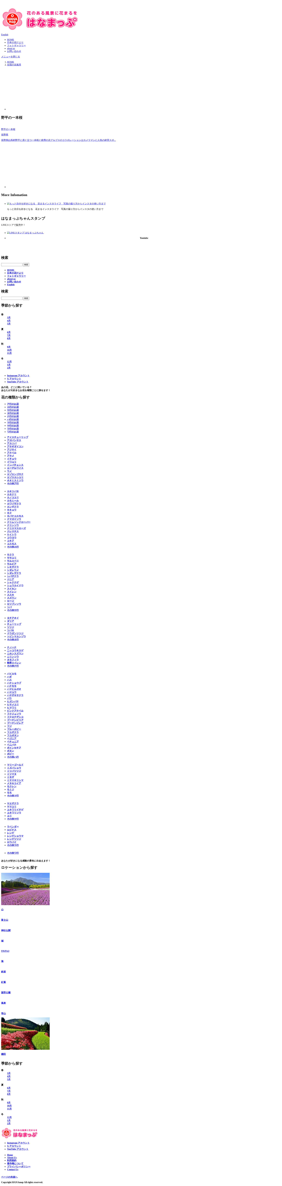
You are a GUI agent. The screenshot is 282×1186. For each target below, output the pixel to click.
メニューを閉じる (10, 56)
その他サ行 (13, 610)
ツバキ (10, 630)
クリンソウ (13, 525)
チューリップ (14, 624)
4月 (9, 320)
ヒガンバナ (13, 701)
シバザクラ (13, 576)
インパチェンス (15, 465)
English (4, 34)
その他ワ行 (13, 853)
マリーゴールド (15, 764)
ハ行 (13, 419)
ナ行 (13, 416)
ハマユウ (11, 692)
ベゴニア (11, 738)
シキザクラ (13, 567)
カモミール (13, 500)
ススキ (10, 594)
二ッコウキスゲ (15, 650)
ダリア (10, 621)
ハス (9, 680)
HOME (10, 39)
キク (9, 513)
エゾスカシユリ (15, 477)
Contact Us (12, 1169)
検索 (4, 258)
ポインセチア (14, 747)
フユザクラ (13, 732)
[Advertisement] (144, 89)
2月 (9, 368)
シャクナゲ (13, 582)
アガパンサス (14, 440)
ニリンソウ (13, 656)
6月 (9, 332)
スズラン (11, 598)
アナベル (11, 452)
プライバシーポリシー (19, 1166)
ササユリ (11, 557)
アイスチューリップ (17, 437)
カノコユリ (13, 497)
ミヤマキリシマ (15, 780)
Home (10, 1155)
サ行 (13, 410)
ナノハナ (11, 647)
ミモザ (10, 777)
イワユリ (11, 462)
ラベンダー (13, 826)
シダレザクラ (14, 573)
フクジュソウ (14, 713)
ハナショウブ (14, 683)
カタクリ (11, 494)
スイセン (11, 588)
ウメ (9, 471)
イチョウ (11, 458)
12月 (9, 361)
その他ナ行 (13, 666)
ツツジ (10, 627)
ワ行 (13, 431)
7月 (9, 335)
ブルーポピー (14, 729)
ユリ (9, 815)
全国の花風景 (14, 64)
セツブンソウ (14, 604)
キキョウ (11, 509)
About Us (12, 1157)
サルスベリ (13, 560)
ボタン (10, 751)
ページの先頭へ (9, 1177)
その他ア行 (13, 483)
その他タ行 (13, 639)
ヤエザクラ (13, 803)
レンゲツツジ (14, 839)
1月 (9, 364)
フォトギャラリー (16, 45)
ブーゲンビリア (15, 720)
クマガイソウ (14, 519)
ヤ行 (13, 425)
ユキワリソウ (14, 812)
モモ (9, 792)
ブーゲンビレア (15, 723)
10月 (9, 350)
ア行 (13, 404)
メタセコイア (14, 783)
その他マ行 (13, 795)
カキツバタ (13, 491)
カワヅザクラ (14, 503)
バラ (9, 698)
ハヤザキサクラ (15, 695)
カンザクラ (13, 506)
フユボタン (13, 735)
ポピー (10, 754)
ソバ (9, 607)
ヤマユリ (11, 806)
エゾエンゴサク (15, 474)
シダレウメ (13, 570)
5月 (9, 323)
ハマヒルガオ (14, 689)
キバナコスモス (15, 516)
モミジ (10, 789)
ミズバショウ (14, 768)
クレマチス (13, 531)
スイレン (11, 591)
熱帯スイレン (14, 662)
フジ (9, 726)
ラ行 (13, 428)
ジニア (10, 579)
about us (11, 48)
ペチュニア (13, 741)
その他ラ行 (13, 845)
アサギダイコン (15, 446)
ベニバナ (11, 744)
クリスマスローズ (16, 528)
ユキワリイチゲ (15, 809)
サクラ (10, 554)
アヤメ (10, 455)
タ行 (13, 413)
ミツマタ (11, 774)
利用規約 (11, 1160)
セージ (10, 601)
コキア (10, 540)
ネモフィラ (13, 659)
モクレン (11, 786)
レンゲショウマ (15, 836)
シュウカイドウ (15, 585)
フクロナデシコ (15, 717)
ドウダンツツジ (15, 633)
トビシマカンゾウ (16, 636)
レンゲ (10, 833)
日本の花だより (15, 42)
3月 (9, 317)
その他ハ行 (13, 757)
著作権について (15, 1163)
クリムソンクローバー (19, 522)
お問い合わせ (14, 51)
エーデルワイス (15, 468)
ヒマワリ (11, 707)
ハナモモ (11, 686)
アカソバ (11, 443)
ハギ (9, 676)
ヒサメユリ (13, 704)
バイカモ (11, 673)
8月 (9, 338)
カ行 (13, 407)
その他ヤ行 (13, 819)
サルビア (11, 564)
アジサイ (11, 449)
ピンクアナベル (15, 710)
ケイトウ (11, 534)
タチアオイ (13, 618)
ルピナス (11, 829)
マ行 (13, 422)
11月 (9, 353)
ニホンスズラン (15, 653)
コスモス (11, 543)
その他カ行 (13, 547)
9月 (9, 347)
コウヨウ (11, 537)
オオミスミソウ (15, 480)
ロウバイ (11, 842)
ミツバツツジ (14, 771)
